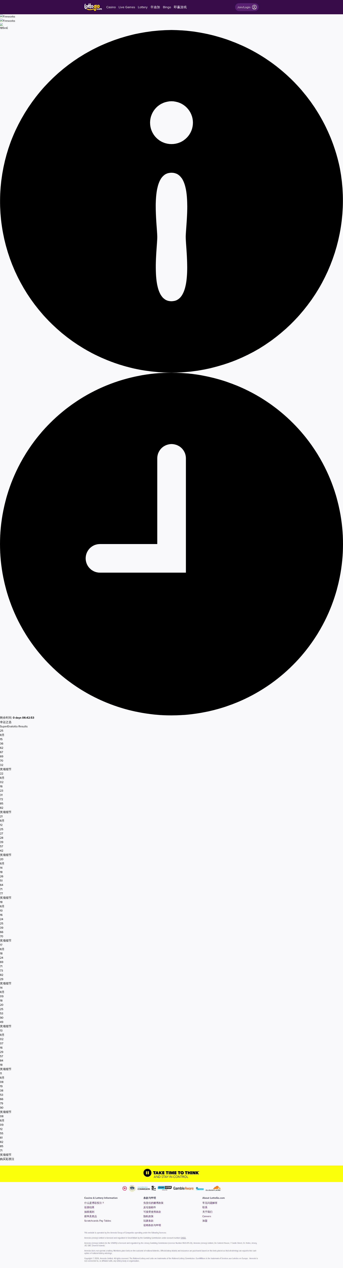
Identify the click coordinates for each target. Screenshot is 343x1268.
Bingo (167, 7)
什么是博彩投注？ (94, 1203)
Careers (206, 1216)
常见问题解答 (209, 1203)
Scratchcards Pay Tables (97, 1220)
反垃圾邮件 (149, 1207)
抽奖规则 (89, 1212)
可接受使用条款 (152, 1212)
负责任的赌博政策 (153, 1203)
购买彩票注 (7, 1159)
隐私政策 (148, 1216)
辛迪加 (155, 7)
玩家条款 (148, 1220)
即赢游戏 (180, 7)
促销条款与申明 (152, 1225)
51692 (183, 1237)
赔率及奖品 (90, 1216)
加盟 (204, 1220)
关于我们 (207, 1212)
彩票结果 (89, 1207)
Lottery (143, 7)
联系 (204, 1207)
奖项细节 (5, 769)
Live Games (127, 7)
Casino (111, 7)
